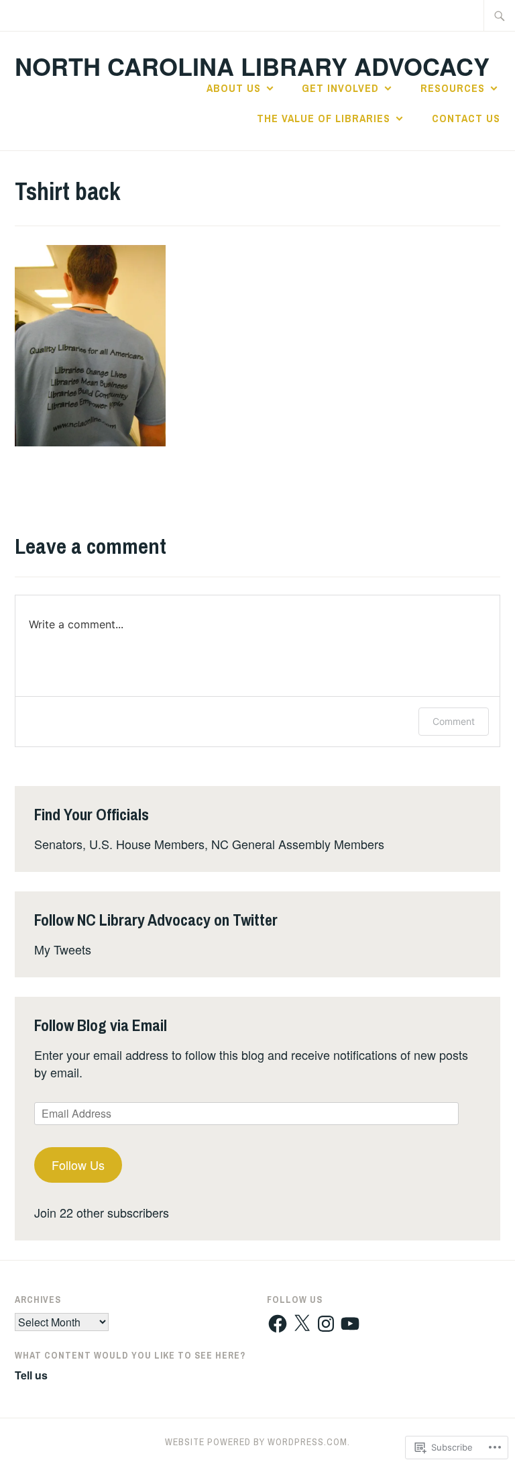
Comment (454, 721)
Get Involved (340, 88)
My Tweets (62, 949)
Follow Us (78, 1164)
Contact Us (466, 118)
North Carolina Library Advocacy (252, 65)
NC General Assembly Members (297, 843)
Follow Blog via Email (100, 1025)
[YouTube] (350, 1323)
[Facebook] (277, 1323)
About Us (234, 88)
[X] (301, 1323)
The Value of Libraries (323, 118)
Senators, (60, 843)
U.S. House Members (147, 843)
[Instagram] (326, 1323)
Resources (452, 88)
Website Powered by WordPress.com (256, 1442)
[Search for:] (499, 15)
